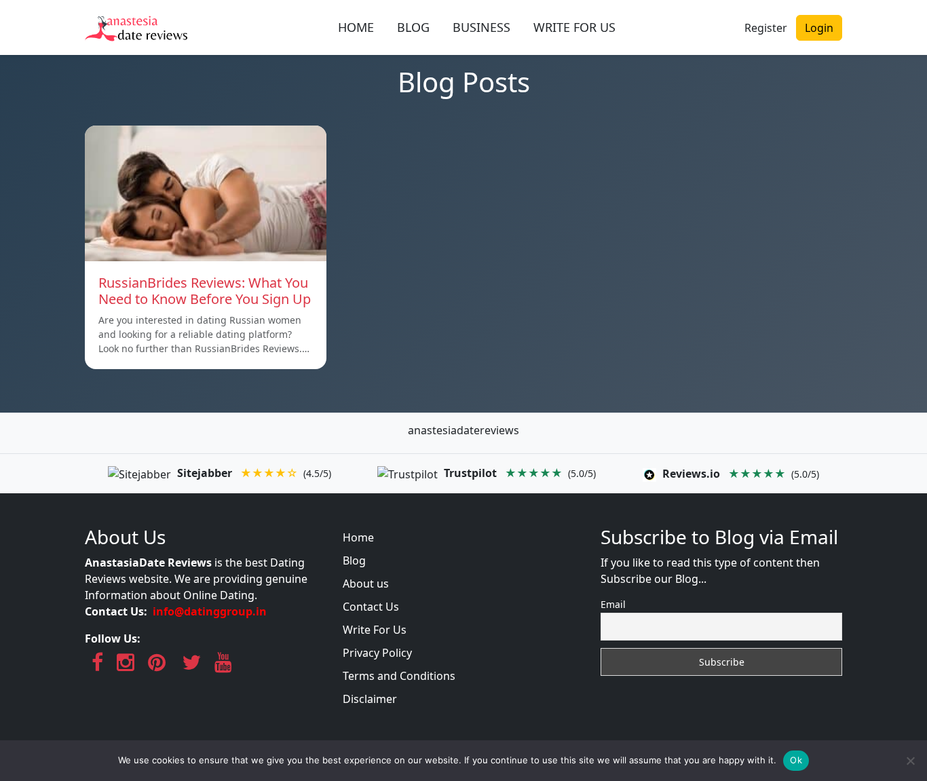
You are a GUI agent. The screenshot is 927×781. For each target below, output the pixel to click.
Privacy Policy (377, 652)
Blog (354, 560)
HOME (356, 27)
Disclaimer (370, 698)
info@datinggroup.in (210, 611)
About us (366, 583)
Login (819, 27)
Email (613, 604)
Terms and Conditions (399, 675)
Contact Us (371, 606)
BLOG (413, 27)
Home (358, 537)
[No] (910, 760)
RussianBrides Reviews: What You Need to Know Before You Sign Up (204, 290)
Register (765, 27)
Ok (796, 760)
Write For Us (374, 629)
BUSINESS (481, 27)
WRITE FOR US (574, 27)
